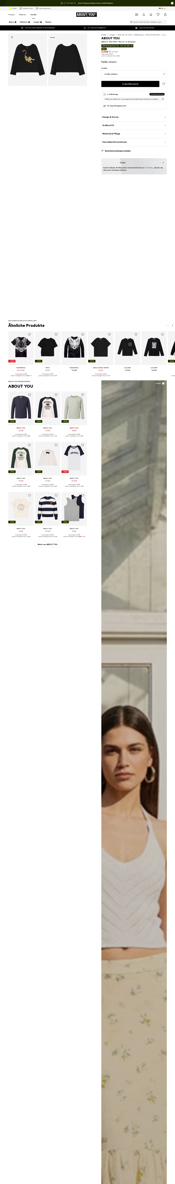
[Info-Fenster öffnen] (172, 3)
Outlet (14, 8)
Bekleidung (138, 35)
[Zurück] (12, 37)
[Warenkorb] (165, 14)
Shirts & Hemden (153, 35)
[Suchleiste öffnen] (130, 22)
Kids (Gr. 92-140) (125, 35)
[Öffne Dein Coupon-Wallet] (136, 14)
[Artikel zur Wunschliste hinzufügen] (164, 84)
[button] (134, 74)
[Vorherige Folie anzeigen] (168, 325)
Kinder (34, 14)
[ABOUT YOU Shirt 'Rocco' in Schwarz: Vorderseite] (27, 60)
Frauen (11, 14)
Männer (22, 14)
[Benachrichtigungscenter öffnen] (150, 14)
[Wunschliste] (158, 14)
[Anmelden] (143, 14)
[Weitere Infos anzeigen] (21, 378)
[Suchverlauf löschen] (165, 22)
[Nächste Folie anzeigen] (172, 325)
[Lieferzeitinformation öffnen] (163, 99)
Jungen (112, 35)
